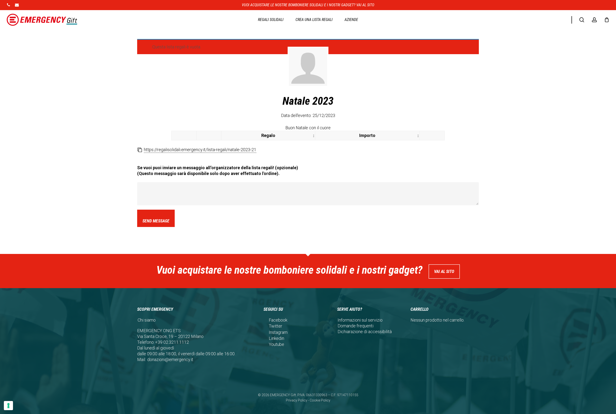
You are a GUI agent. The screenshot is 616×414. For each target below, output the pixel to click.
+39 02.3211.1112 (172, 342)
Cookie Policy (320, 400)
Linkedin (276, 338)
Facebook (278, 320)
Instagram (278, 332)
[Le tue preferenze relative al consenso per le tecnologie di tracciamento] (8, 405)
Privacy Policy (296, 400)
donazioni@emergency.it (170, 359)
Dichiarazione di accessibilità (365, 331)
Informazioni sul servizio (360, 320)
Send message (155, 220)
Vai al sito (444, 271)
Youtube (276, 344)
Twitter (275, 326)
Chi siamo (147, 320)
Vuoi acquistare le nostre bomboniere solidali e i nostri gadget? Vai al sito (308, 5)
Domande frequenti (355, 325)
